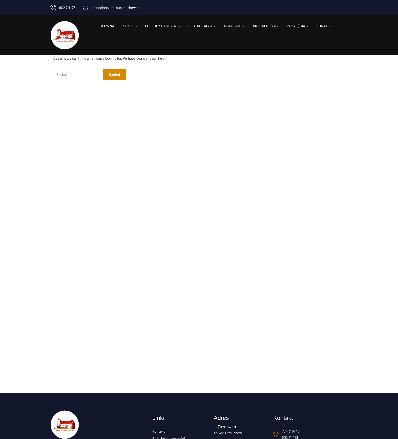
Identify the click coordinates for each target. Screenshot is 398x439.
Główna (107, 26)
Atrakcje (232, 26)
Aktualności (264, 26)
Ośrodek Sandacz (161, 26)
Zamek (128, 26)
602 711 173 (67, 7)
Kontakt (324, 26)
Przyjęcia (296, 26)
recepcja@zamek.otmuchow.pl (115, 7)
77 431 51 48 (291, 431)
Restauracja (200, 26)
